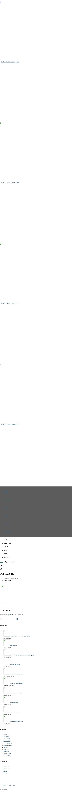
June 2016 (6, 747)
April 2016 (6, 751)
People (5, 771)
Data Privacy (11, 785)
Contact (7, 531)
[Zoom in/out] (6, 789)
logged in (9, 614)
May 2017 (6, 736)
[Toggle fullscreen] (4, 789)
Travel (5, 773)
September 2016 (8, 745)
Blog (6, 515)
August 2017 (7, 734)
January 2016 (7, 755)
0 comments (7, 580)
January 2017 (7, 741)
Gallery (7, 507)
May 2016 (6, 749)
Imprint (4, 785)
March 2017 (7, 739)
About (6, 523)
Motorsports (7, 769)
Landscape (6, 766)
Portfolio (8, 499)
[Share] (2, 789)
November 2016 (8, 743)
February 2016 (7, 753)
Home (6, 492)
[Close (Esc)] (0, 789)
